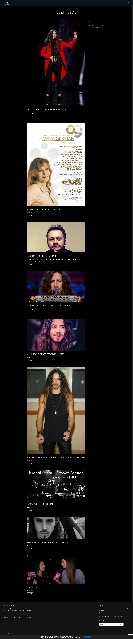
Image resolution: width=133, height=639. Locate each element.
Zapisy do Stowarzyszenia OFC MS (11, 631)
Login (119, 3)
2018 (10, 608)
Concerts (70, 3)
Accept (87, 636)
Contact (113, 3)
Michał (63, 3)
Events (81, 3)
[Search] (122, 624)
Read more (30, 116)
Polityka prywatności (8, 633)
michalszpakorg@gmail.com (109, 612)
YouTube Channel (90, 3)
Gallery (99, 3)
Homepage (49, 3)
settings (78, 637)
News (76, 3)
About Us (57, 3)
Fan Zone (106, 3)
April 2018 (91, 25)
